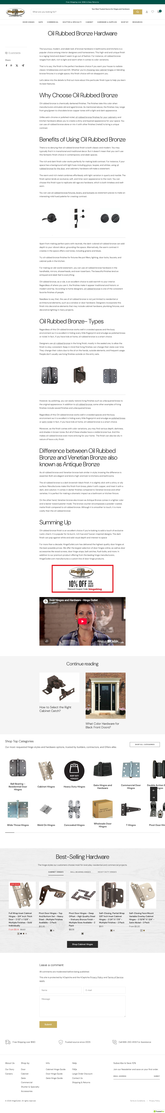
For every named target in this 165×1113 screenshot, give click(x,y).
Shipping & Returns (81, 1082)
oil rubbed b (81, 117)
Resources (137, 22)
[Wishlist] (152, 12)
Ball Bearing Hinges (81, 872)
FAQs (74, 1069)
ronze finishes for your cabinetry (102, 117)
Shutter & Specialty (72, 22)
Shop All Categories (145, 744)
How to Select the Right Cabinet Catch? (55, 709)
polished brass (118, 418)
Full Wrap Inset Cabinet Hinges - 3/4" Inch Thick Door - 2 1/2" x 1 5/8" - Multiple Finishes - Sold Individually (20, 919)
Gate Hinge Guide (54, 1078)
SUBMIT (157, 1076)
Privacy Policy (96, 977)
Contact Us (77, 1078)
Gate (41, 22)
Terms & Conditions (137, 1101)
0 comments (14, 52)
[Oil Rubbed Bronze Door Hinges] (52, 375)
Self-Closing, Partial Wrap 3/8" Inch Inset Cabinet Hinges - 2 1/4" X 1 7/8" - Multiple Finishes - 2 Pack (112, 918)
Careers (9, 1073)
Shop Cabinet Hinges (82, 944)
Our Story (9, 1069)
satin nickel (47, 421)
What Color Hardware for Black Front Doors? (102, 725)
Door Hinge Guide (54, 1073)
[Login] (147, 12)
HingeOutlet (16, 1101)
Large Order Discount (82, 1073)
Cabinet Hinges (56, 872)
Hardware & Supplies (107, 22)
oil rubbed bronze (92, 288)
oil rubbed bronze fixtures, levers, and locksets (72, 192)
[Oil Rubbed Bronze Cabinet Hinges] (82, 375)
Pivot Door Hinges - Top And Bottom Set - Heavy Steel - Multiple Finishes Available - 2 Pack (51, 918)
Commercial (53, 22)
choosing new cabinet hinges (100, 70)
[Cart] (158, 12)
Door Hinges (28, 22)
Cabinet (89, 22)
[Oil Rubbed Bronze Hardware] (52, 222)
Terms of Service (115, 977)
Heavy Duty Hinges (107, 872)
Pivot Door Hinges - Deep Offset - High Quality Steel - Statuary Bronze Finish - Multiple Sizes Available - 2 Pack (82, 919)
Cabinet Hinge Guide (55, 1069)
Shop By (124, 22)
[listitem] (6, 65)
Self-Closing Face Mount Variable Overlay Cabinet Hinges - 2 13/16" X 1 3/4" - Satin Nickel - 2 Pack (141, 918)
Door (23, 1069)
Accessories (26, 1091)
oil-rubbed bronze (61, 343)
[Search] (137, 11)
